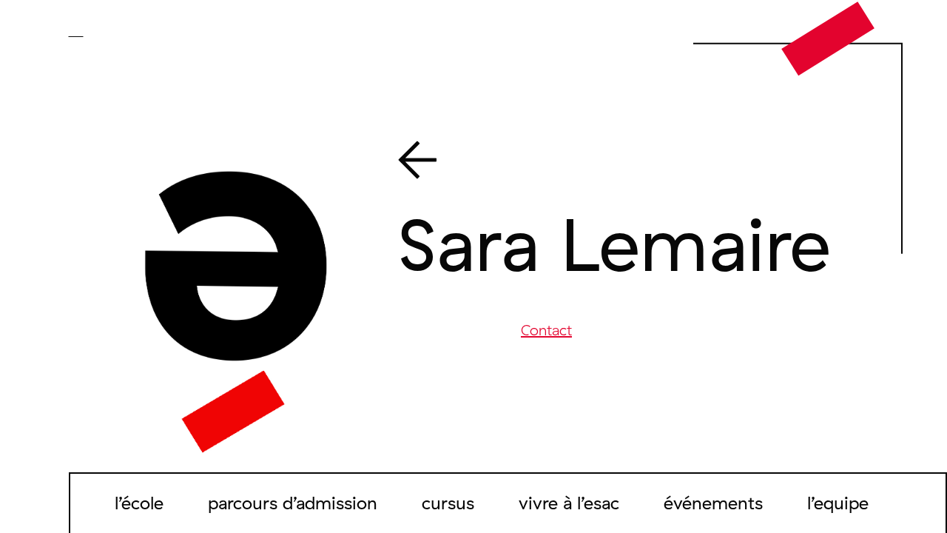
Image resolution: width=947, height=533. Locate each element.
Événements (713, 503)
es (118, 31)
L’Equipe (838, 503)
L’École (139, 503)
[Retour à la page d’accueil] (828, 38)
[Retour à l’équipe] (626, 163)
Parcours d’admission (292, 503)
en (98, 31)
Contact (546, 330)
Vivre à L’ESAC (569, 503)
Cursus (448, 503)
